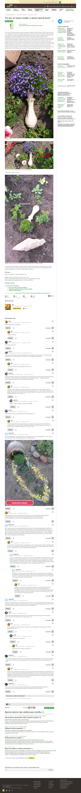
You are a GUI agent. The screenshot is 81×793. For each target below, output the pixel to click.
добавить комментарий (49, 707)
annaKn (6, 726)
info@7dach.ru (8, 786)
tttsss (6, 715)
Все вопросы (51, 784)
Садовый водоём (71, 85)
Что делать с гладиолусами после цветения (71, 57)
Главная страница (37, 781)
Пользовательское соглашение (66, 781)
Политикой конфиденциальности (50, 2)
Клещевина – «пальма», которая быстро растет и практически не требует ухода (71, 100)
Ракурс (6, 277)
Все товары (51, 781)
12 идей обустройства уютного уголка (70, 38)
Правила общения (63, 779)
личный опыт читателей (25, 293)
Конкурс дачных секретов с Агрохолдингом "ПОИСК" (34, 715)
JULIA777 (10, 351)
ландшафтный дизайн (33, 293)
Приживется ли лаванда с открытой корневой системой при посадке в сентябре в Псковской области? (66, 125)
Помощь (35, 787)
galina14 (7, 736)
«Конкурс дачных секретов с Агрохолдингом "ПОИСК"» (31, 25)
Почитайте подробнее (10, 283)
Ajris (12, 331)
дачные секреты (18, 293)
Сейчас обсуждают (37, 784)
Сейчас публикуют (37, 783)
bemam (10, 341)
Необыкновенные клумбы (13, 738)
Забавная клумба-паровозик (15, 290)
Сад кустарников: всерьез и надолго (71, 51)
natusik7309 (11, 433)
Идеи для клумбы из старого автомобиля (18, 287)
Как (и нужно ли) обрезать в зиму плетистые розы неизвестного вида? (66, 111)
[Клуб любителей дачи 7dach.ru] (9, 5)
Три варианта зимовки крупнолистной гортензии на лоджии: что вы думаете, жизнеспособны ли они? (65, 94)
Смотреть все (31, 758)
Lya (5, 747)
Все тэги (50, 787)
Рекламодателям (63, 787)
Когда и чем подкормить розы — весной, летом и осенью (71, 45)
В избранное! (10, 21)
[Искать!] (45, 6)
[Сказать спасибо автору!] (52, 327)
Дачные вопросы (37, 786)
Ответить (8, 328)
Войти (73, 6)
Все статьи (51, 786)
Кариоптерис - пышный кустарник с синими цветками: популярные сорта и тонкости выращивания (71, 32)
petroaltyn (10, 373)
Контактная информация (65, 784)
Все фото (50, 783)
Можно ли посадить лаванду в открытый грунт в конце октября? (66, 118)
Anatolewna (10, 655)
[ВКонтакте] (48, 296)
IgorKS (9, 612)
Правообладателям (64, 786)
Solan (9, 321)
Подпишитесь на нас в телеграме (69, 21)
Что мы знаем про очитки (70, 80)
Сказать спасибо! (17, 308)
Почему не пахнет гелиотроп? (71, 66)
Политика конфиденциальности (66, 783)
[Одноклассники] (50, 296)
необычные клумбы (40, 293)
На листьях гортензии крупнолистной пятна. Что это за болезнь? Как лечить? (71, 75)
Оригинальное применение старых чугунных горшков (20, 289)
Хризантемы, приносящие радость (70, 105)
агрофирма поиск (47, 293)
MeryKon (10, 410)
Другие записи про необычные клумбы (23, 712)
